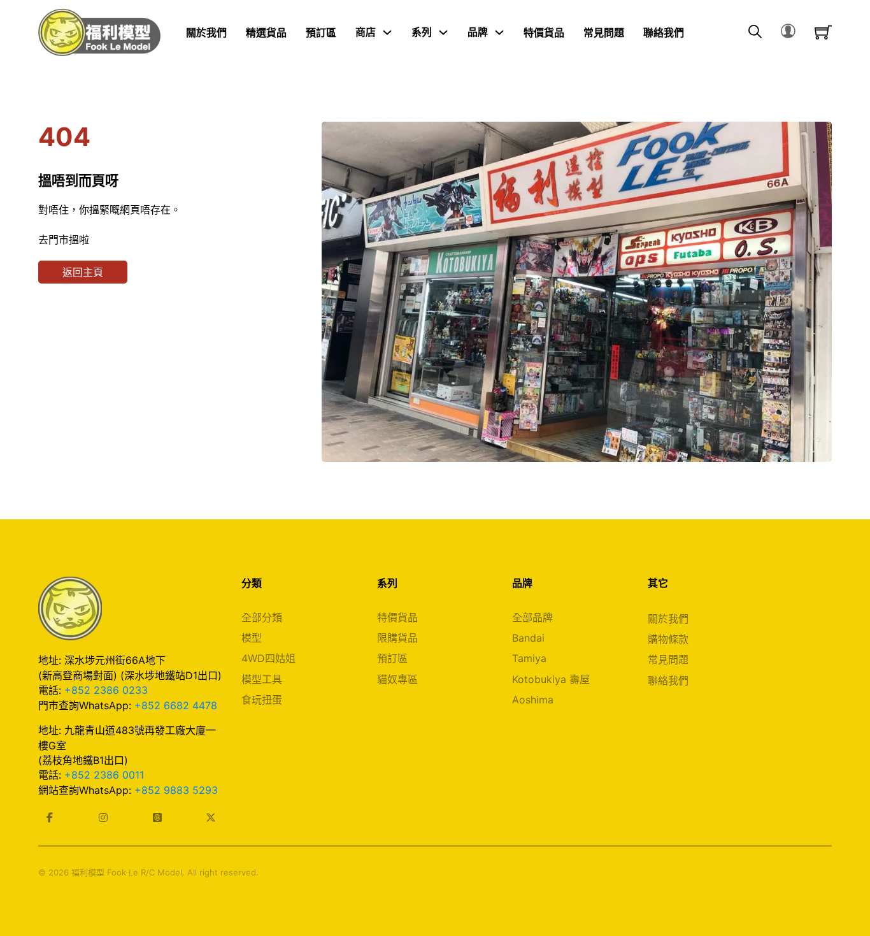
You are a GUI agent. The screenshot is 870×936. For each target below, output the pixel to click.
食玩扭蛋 (261, 699)
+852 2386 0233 (106, 690)
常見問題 (603, 31)
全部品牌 (532, 617)
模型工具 (261, 679)
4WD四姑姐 (268, 658)
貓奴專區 (397, 679)
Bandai (528, 637)
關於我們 (206, 31)
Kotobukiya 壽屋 (551, 679)
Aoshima (532, 699)
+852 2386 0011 (104, 774)
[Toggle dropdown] (387, 32)
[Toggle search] (755, 32)
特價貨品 (544, 31)
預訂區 (321, 31)
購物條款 (668, 639)
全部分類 (261, 617)
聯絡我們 (663, 31)
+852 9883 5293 (176, 790)
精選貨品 (266, 31)
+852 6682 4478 (175, 705)
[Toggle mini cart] (823, 32)
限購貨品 (397, 637)
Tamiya (529, 658)
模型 (251, 637)
